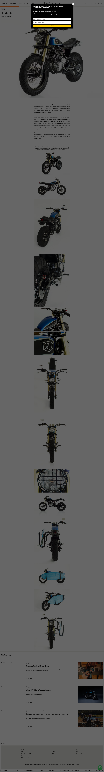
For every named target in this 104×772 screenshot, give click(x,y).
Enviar (52, 25)
